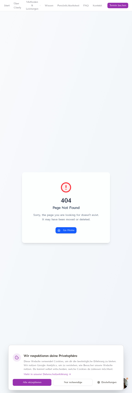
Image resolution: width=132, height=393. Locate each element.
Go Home (68, 230)
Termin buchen (117, 5)
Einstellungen (109, 382)
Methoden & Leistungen (32, 5)
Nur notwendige (73, 382)
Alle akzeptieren (32, 382)
